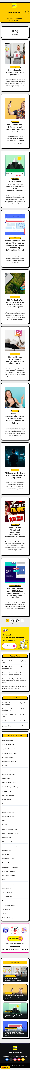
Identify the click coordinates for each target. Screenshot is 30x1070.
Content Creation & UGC (9, 782)
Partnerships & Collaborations (10, 867)
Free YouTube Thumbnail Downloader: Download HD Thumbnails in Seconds (15, 532)
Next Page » (15, 623)
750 (19, 621)
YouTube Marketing (15, 524)
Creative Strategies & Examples (11, 787)
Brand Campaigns (7, 765)
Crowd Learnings (6, 791)
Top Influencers (6, 901)
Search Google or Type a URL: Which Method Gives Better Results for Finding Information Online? (15, 245)
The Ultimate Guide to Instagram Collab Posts (14, 720)
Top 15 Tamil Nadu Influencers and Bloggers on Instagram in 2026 (15, 128)
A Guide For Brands (7, 740)
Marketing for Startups (8, 858)
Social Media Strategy (8, 884)
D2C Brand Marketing (8, 795)
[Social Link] (7, 1059)
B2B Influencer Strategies (9, 761)
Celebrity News (6, 778)
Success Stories (6, 888)
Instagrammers (15, 121)
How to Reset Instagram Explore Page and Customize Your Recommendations (15, 186)
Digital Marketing (6, 799)
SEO (3, 879)
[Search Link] (27, 12)
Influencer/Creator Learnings (10, 846)
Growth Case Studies (8, 808)
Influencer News (6, 837)
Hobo (3, 820)
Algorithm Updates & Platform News (12, 749)
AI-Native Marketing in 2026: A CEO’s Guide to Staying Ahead (15, 475)
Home (13, 34)
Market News (6, 854)
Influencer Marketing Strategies (10, 833)
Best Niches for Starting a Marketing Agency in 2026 (15, 72)
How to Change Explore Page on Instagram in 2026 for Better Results (15, 360)
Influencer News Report (8, 841)
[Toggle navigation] (2, 12)
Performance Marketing (8, 871)
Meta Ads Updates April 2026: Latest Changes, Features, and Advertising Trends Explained (15, 593)
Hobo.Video (14, 12)
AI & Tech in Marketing (8, 744)
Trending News (6, 909)
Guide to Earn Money (8, 816)
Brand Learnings (6, 770)
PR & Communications (8, 875)
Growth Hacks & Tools (8, 812)
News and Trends (7, 863)
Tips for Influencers (7, 892)
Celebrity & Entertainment (9, 774)
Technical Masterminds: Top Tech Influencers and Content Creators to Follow (15, 418)
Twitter (4, 913)
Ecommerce (5, 803)
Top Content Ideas (7, 896)
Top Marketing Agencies (8, 905)
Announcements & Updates (15, 585)
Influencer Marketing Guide (15, 237)
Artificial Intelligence (7, 757)
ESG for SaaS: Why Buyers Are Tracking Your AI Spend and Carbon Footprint (15, 303)
